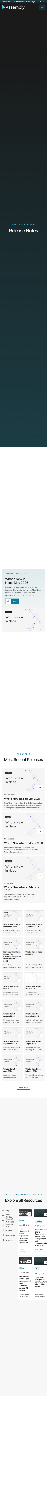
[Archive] (8, 1240)
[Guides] (8, 1230)
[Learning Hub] (8, 1225)
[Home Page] (13, 7)
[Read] (12, 601)
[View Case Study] (23, 789)
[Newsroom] (8, 1235)
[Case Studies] (8, 1215)
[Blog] (8, 1211)
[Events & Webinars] (8, 1220)
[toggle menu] (42, 7)
